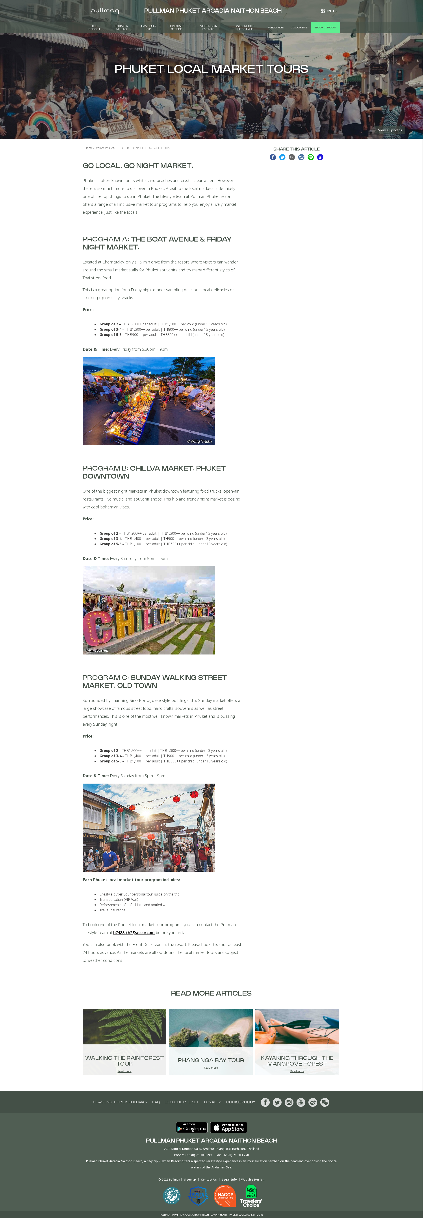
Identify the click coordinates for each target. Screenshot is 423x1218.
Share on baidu (320, 157)
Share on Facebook (273, 157)
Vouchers (298, 27)
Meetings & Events (208, 27)
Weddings (276, 27)
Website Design (253, 1179)
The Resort (94, 27)
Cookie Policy (240, 1102)
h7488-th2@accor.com (134, 932)
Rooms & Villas (121, 27)
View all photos (390, 130)
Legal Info (229, 1179)
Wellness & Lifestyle (245, 27)
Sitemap (190, 1179)
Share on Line (311, 157)
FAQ (156, 1102)
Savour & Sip (148, 27)
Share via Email (292, 157)
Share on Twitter (282, 157)
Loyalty (212, 1102)
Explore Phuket (182, 1102)
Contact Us (209, 1179)
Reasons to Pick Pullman (120, 1102)
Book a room (325, 27)
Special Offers (176, 27)
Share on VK (301, 157)
